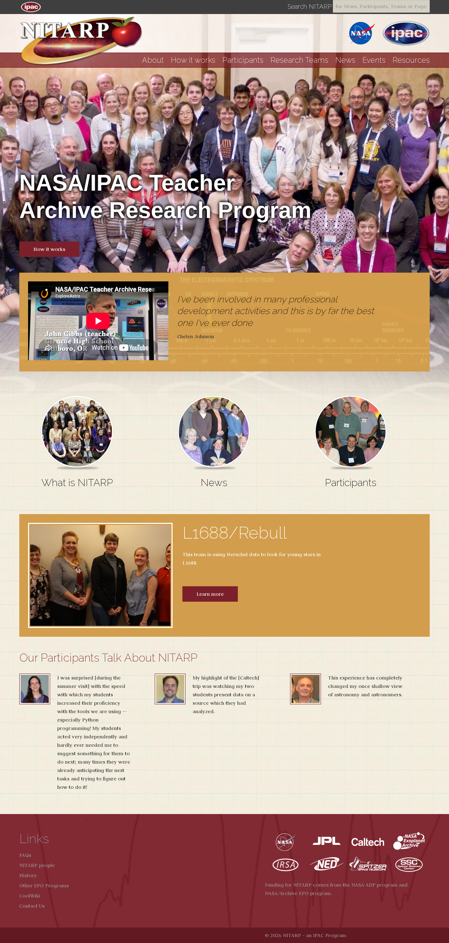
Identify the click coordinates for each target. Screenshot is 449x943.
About (153, 60)
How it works (193, 60)
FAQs (25, 855)
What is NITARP (77, 482)
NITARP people (37, 865)
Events (374, 60)
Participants (242, 60)
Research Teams (299, 60)
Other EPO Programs (44, 885)
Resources (411, 60)
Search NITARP (309, 6)
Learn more (210, 594)
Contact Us (32, 906)
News (345, 60)
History (28, 875)
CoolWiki (29, 896)
